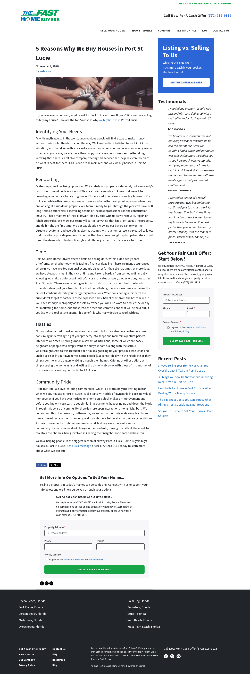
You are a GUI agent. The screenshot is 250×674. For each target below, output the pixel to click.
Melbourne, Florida (30, 620)
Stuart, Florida (137, 614)
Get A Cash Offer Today (195, 3)
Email (100, 541)
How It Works (142, 31)
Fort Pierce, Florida (31, 607)
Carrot (142, 666)
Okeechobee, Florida (32, 627)
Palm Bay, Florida (138, 601)
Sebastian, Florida (139, 607)
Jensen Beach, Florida (32, 614)
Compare (164, 31)
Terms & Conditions (74, 559)
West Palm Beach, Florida (144, 627)
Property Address (54, 527)
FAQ (204, 31)
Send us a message (79, 446)
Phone (48, 541)
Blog (55, 665)
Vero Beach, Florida (140, 620)
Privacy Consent (53, 555)
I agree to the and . (76, 559)
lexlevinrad (46, 71)
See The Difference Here (186, 82)
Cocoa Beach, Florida (32, 601)
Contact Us (221, 31)
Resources (58, 660)
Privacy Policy (96, 559)
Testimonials (186, 31)
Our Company (222, 3)
